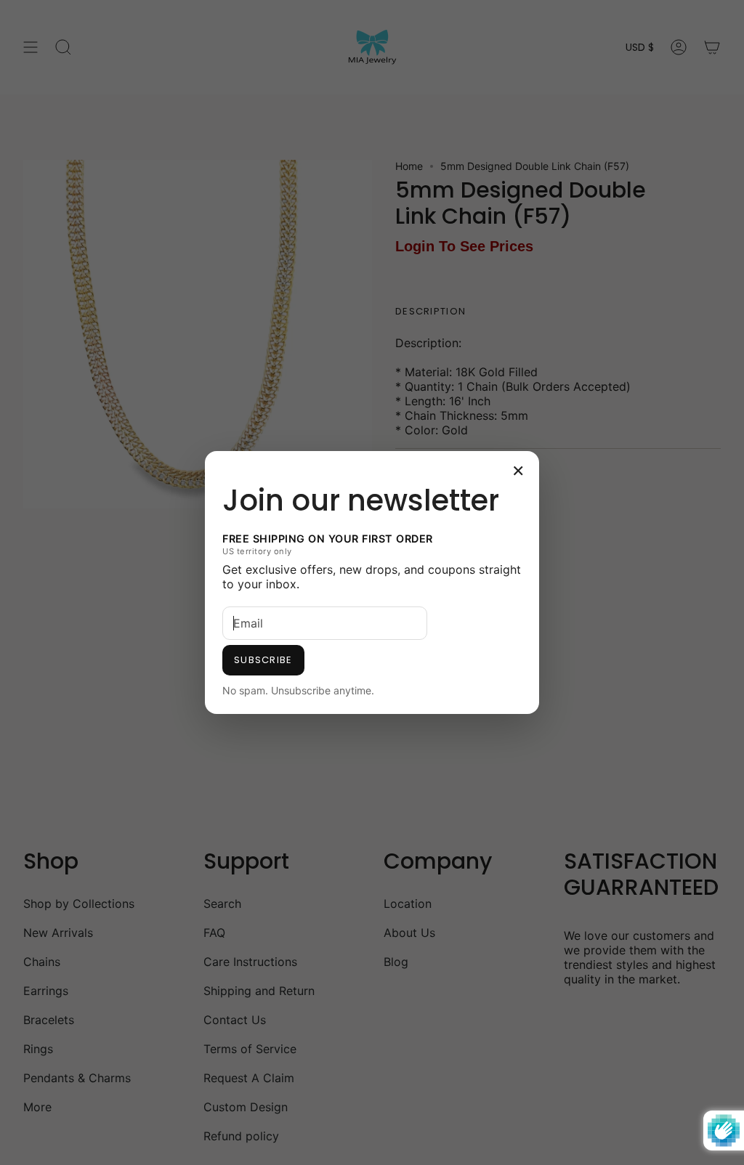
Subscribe (263, 660)
